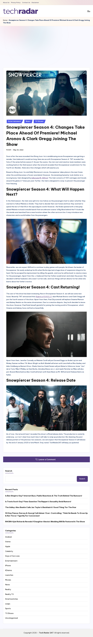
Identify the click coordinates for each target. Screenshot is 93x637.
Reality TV (9, 594)
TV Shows (39, 121)
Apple (7, 546)
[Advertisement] (46, 44)
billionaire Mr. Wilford (39, 178)
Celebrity (9, 551)
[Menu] (88, 11)
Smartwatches (11, 599)
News (28, 121)
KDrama (8, 570)
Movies (8, 580)
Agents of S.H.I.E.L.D (44, 296)
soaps (7, 604)
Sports (8, 608)
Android (8, 537)
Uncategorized (11, 618)
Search (8, 471)
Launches (9, 575)
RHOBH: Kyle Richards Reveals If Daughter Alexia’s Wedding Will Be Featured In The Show (45, 522)
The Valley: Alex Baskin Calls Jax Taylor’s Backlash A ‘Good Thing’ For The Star (40, 507)
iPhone (8, 565)
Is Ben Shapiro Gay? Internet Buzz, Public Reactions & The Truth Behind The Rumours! (43, 496)
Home (5, 20)
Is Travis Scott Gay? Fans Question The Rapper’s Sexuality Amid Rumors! (38, 501)
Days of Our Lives (12, 556)
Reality (8, 589)
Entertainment (14, 121)
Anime (8, 542)
